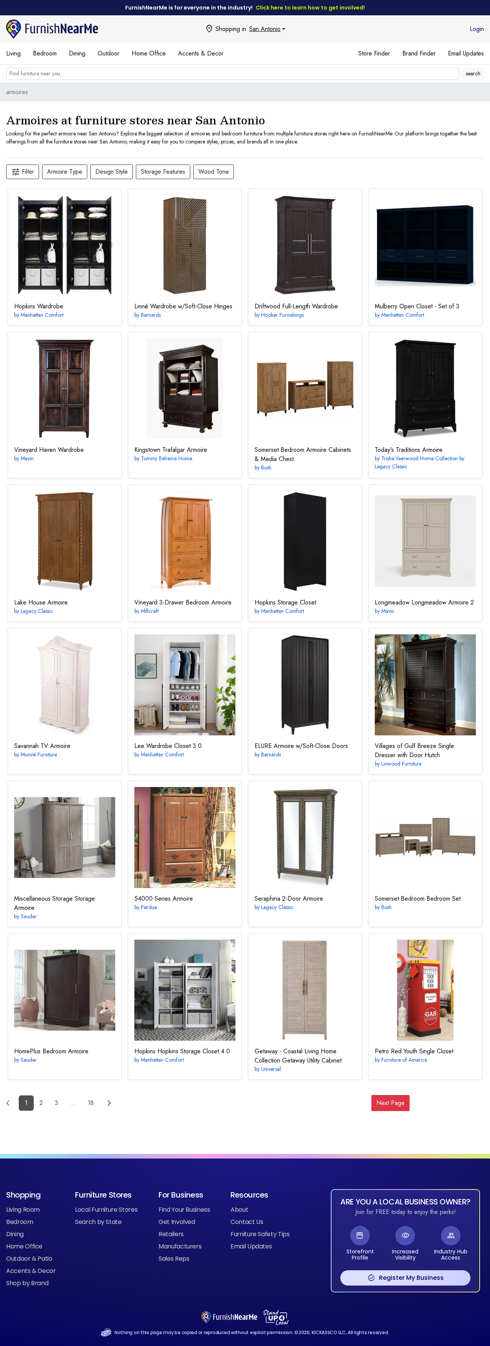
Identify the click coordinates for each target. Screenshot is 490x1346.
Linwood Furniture (401, 764)
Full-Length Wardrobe (296, 306)
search (473, 73)
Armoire (409, 449)
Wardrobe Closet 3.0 (168, 745)
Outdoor (108, 53)
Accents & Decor (201, 53)
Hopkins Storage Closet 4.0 (182, 1051)
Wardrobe (38, 306)
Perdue (149, 907)
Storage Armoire (54, 903)
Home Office (149, 53)
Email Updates (466, 53)
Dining (77, 53)
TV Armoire (42, 745)
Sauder (29, 916)
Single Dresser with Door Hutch (414, 750)
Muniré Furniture (39, 754)
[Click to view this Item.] (64, 245)
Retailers (171, 1234)
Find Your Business (184, 1209)
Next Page (390, 1102)
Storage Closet (285, 602)
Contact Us (246, 1221)
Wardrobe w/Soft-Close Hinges (183, 306)
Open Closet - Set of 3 (417, 306)
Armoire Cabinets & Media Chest (303, 454)
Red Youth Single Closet (414, 1051)
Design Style (111, 171)
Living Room (23, 1209)
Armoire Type (64, 171)
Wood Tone (213, 171)
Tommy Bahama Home (166, 458)
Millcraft (149, 611)
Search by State (98, 1221)
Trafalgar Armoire (170, 449)
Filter (22, 171)
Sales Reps (173, 1258)
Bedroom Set (418, 898)
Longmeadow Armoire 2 (424, 602)
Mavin (27, 458)
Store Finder (374, 53)
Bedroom (45, 53)
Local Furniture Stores (106, 1209)
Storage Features (163, 171)
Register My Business (406, 1277)
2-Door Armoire (289, 898)
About (239, 1209)
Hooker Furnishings (282, 315)
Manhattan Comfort (42, 315)
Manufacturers (179, 1246)
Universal (271, 1069)
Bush (266, 467)
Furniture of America (404, 1060)
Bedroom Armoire (51, 1051)
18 (91, 1102)
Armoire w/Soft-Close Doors (301, 745)
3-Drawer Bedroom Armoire (183, 602)
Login (477, 28)
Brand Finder (419, 53)
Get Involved (176, 1221)
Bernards (151, 315)
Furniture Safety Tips (260, 1234)
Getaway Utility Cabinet (298, 1056)
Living (13, 53)
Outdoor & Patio (29, 1258)
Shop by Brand (27, 1283)
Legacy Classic (37, 611)
